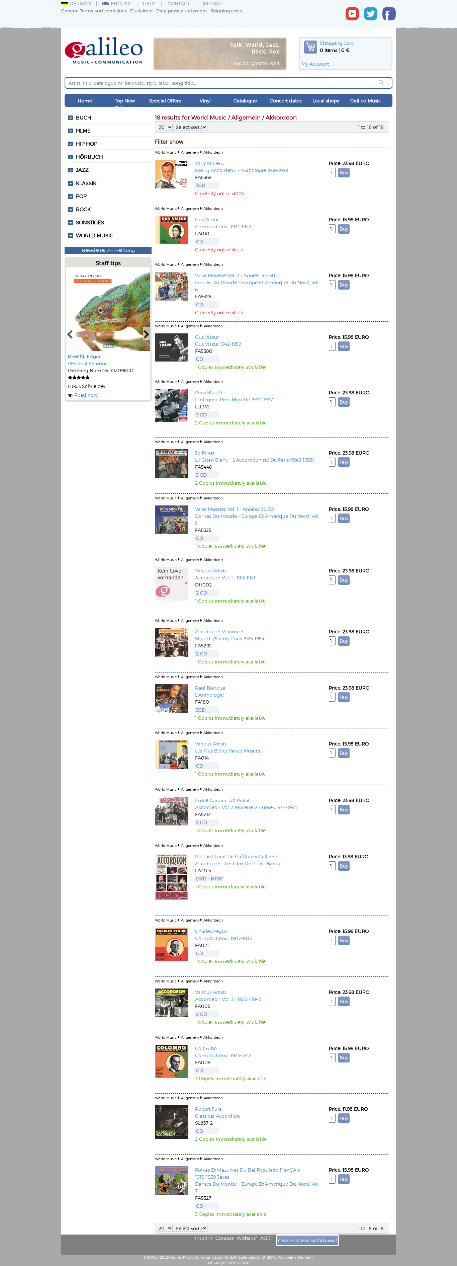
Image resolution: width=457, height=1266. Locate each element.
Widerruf (247, 1238)
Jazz (82, 170)
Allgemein (190, 152)
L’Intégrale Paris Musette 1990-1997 (234, 399)
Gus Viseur (207, 219)
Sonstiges (90, 222)
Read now (86, 395)
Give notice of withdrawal (307, 1240)
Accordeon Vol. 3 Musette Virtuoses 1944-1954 (246, 807)
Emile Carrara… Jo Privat (222, 800)
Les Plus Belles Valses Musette (228, 751)
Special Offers (165, 100)
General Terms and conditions (94, 10)
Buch (83, 117)
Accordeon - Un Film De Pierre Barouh (239, 863)
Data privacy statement (181, 10)
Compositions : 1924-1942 (223, 1055)
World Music (94, 235)
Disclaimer (141, 10)
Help (149, 3)
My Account (315, 64)
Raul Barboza (210, 688)
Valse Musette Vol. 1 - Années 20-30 (234, 509)
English (121, 3)
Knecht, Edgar (84, 356)
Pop (81, 196)
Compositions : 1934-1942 (223, 226)
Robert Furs (208, 1109)
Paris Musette (210, 392)
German (80, 3)
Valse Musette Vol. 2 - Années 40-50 (235, 275)
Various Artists (210, 570)
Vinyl (205, 100)
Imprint (212, 3)
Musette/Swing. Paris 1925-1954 (229, 638)
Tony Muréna (209, 163)
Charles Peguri (211, 931)
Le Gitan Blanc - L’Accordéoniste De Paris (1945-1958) (254, 460)
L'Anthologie (209, 695)
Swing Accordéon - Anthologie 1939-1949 (241, 170)
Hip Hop (86, 144)
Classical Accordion (217, 1116)
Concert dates (285, 100)
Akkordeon (213, 152)
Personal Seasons (87, 363)
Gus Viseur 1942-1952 (218, 344)
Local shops (325, 100)
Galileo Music (365, 100)
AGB (265, 1238)
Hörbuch (89, 157)
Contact (179, 3)
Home (85, 100)
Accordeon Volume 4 (219, 631)
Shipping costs (226, 10)
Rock (83, 209)
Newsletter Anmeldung (108, 250)
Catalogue (245, 100)
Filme (83, 131)
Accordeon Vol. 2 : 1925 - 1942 (228, 999)
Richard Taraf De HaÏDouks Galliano (236, 856)
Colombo (206, 1048)
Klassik (86, 183)
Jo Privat (204, 453)
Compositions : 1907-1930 (224, 938)
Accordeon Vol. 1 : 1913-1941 (225, 577)
